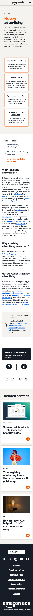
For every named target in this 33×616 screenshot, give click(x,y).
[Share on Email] (26, 379)
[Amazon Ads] (16, 2)
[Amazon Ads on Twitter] (9, 559)
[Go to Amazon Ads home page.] (16, 604)
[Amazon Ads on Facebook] (27, 559)
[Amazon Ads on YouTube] (21, 559)
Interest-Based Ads (16, 579)
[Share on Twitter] (13, 379)
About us (16, 565)
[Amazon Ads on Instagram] (15, 559)
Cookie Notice (16, 584)
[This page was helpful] (24, 367)
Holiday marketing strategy (17, 221)
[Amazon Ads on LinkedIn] (4, 559)
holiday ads (20, 224)
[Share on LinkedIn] (20, 379)
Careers (16, 593)
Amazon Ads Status (16, 588)
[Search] (30, 2)
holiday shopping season (12, 254)
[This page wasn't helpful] (9, 367)
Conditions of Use (16, 570)
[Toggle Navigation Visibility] (2, 3)
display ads (6, 217)
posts (18, 210)
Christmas (6, 196)
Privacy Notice (16, 575)
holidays (18, 194)
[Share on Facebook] (7, 379)
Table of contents (10, 141)
